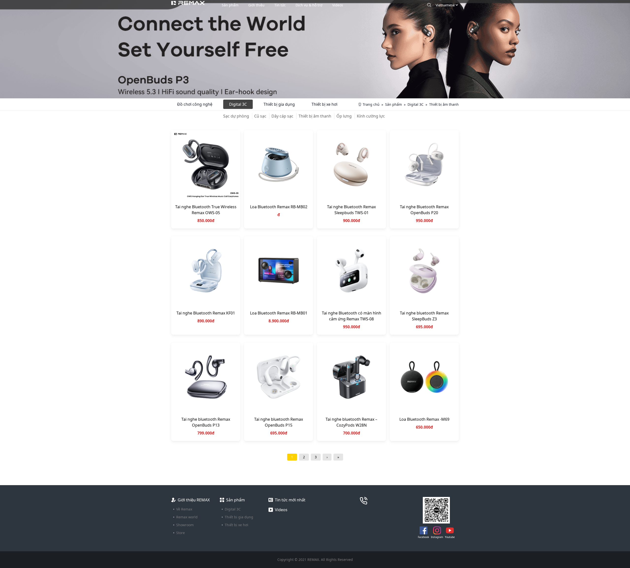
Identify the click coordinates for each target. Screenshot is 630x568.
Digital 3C (238, 104)
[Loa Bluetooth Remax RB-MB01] (278, 270)
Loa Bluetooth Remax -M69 (424, 419)
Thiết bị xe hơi (324, 104)
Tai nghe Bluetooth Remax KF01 (205, 313)
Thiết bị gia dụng (279, 104)
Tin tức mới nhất (290, 500)
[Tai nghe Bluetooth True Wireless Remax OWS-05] (205, 164)
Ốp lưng (344, 116)
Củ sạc (260, 116)
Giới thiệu (256, 5)
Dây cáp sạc (282, 116)
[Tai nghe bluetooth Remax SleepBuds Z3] (424, 270)
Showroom (185, 525)
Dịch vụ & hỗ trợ (309, 5)
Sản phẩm (230, 5)
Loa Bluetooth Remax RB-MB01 (278, 313)
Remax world (187, 517)
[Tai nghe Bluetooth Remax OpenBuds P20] (424, 164)
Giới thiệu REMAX (194, 500)
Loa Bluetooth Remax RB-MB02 (278, 206)
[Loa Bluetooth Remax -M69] (424, 377)
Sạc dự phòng (236, 116)
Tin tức (280, 5)
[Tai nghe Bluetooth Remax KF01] (205, 270)
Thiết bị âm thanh (315, 116)
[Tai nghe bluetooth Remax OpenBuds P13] (205, 377)
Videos (337, 5)
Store (180, 532)
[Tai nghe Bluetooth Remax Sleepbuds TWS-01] (351, 164)
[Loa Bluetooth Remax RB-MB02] (278, 164)
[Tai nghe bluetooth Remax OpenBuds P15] (278, 377)
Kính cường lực (371, 116)
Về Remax (184, 509)
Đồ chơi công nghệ (194, 104)
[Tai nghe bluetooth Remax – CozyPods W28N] (351, 377)
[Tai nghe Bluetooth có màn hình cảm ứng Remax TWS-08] (351, 270)
